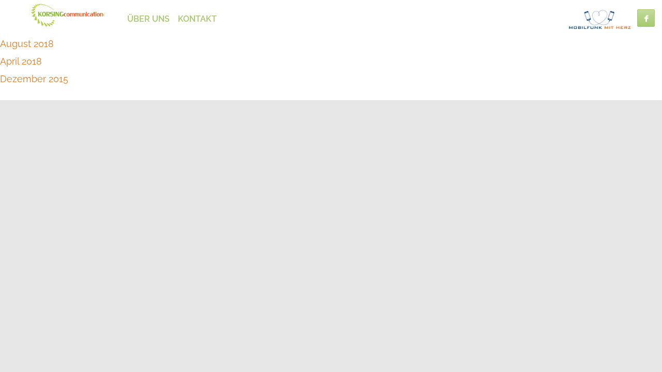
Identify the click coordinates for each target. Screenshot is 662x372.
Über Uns (148, 19)
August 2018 (27, 43)
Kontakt (197, 19)
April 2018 (21, 61)
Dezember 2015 (34, 78)
